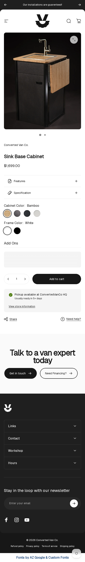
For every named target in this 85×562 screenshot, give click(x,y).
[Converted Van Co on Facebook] (6, 520)
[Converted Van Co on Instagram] (16, 520)
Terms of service (50, 546)
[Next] (79, 5)
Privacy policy (32, 546)
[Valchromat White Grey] (37, 213)
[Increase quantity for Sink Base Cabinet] (25, 279)
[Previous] (5, 5)
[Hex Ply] (17, 213)
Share (13, 319)
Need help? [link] (73, 319)
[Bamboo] (7, 213)
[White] (7, 230)
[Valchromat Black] (27, 213)
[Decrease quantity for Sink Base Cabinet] (8, 279)
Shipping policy (67, 546)
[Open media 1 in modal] (74, 40)
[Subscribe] (74, 503)
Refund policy (17, 546)
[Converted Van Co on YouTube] (27, 520)
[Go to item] (40, 134)
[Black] (17, 230)
